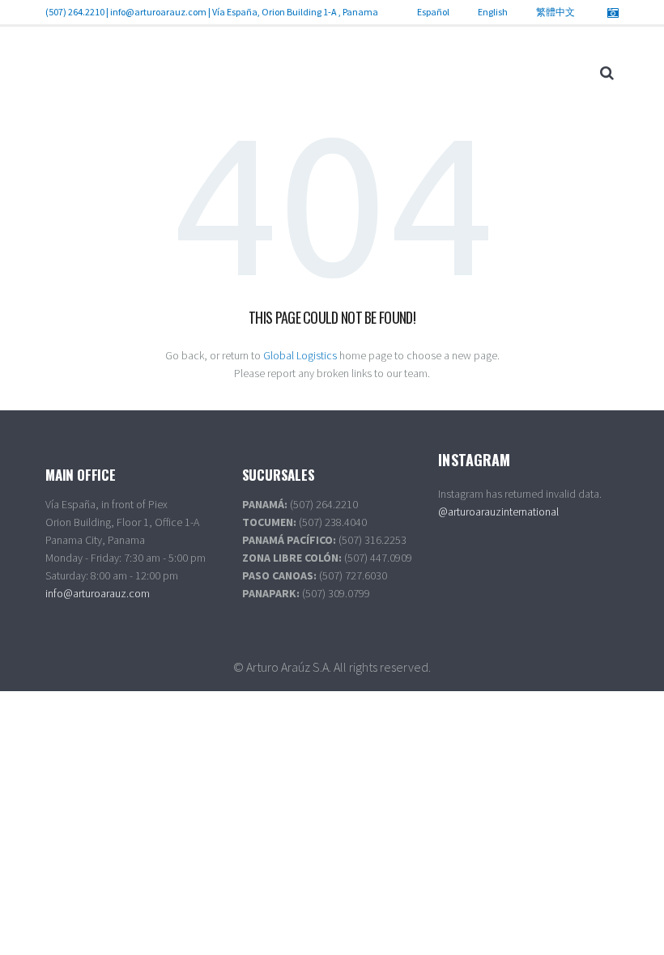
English (493, 12)
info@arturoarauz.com (158, 12)
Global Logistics (300, 355)
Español (433, 12)
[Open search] (606, 73)
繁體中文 (555, 12)
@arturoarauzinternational (498, 511)
